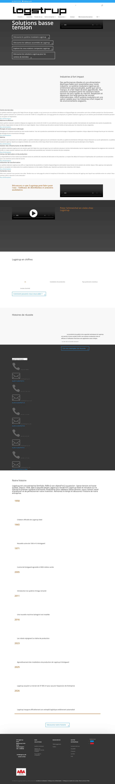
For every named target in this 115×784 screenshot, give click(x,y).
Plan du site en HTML (84, 781)
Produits (20, 17)
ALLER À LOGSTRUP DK (18, 426)
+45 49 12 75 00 (21, 756)
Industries (29, 17)
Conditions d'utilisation (41, 781)
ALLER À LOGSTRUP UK (18, 403)
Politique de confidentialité (54, 781)
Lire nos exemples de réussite (74, 348)
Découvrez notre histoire (56, 725)
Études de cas (38, 17)
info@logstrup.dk (21, 754)
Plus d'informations (5, 118)
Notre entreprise (49, 17)
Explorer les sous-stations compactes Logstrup (31, 48)
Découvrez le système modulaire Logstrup (29, 37)
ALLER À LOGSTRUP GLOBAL (20, 469)
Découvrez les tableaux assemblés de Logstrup (31, 43)
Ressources (61, 17)
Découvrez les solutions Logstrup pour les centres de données (29, 55)
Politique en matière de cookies (70, 781)
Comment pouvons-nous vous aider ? (27, 294)
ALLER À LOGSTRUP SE (18, 447)
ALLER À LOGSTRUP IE (18, 381)
